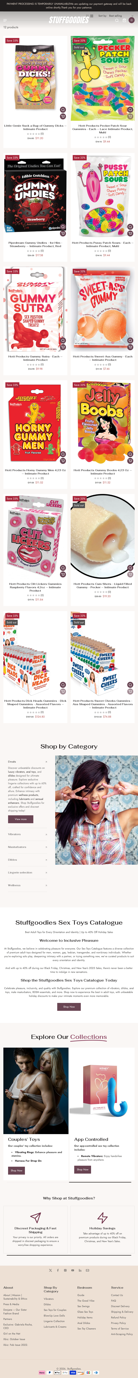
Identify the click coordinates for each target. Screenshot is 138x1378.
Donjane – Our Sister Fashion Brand (15, 1311)
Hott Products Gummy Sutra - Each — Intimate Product (35, 358)
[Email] (87, 1270)
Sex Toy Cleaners (86, 1328)
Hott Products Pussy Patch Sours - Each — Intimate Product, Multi (102, 244)
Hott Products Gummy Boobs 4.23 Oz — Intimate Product (103, 471)
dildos (11, 776)
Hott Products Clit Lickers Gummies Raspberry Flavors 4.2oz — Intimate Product (35, 587)
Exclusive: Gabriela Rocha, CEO (17, 1326)
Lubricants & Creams (55, 1327)
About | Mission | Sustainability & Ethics (15, 1297)
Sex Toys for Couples (55, 1310)
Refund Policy (118, 1317)
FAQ (113, 1301)
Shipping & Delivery (122, 1312)
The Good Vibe (85, 1301)
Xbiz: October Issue (14, 1339)
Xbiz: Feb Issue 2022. (15, 1345)
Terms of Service (120, 1328)
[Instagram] (65, 1270)
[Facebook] (58, 1270)
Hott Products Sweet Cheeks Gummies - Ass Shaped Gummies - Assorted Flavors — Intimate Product (103, 704)
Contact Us (117, 1295)
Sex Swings (83, 1306)
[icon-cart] (124, 20)
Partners (7, 1319)
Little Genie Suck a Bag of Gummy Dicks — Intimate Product (35, 127)
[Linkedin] (80, 1270)
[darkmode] (132, 20)
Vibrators (49, 1299)
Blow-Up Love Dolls (54, 1316)
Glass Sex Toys (85, 1312)
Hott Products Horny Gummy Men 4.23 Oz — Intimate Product (35, 471)
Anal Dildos (83, 1323)
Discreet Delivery (120, 1306)
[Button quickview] (63, 110)
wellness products (28, 795)
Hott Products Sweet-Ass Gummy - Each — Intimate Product (102, 358)
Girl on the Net (11, 1334)
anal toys (31, 772)
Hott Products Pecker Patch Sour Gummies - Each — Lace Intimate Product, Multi (102, 129)
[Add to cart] (63, 116)
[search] (116, 20)
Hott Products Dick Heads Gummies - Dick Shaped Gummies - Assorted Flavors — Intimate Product (35, 704)
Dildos (47, 1304)
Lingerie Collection (54, 1321)
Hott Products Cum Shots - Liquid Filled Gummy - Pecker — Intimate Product (103, 585)
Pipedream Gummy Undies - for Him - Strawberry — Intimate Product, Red (35, 244)
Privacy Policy (118, 1323)
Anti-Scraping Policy (122, 1334)
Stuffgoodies (74, 1369)
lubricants (24, 799)
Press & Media (11, 1304)
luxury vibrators (16, 772)
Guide (80, 1295)
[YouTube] (72, 1270)
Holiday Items (84, 1317)
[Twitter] (50, 1270)
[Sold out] (130, 116)
